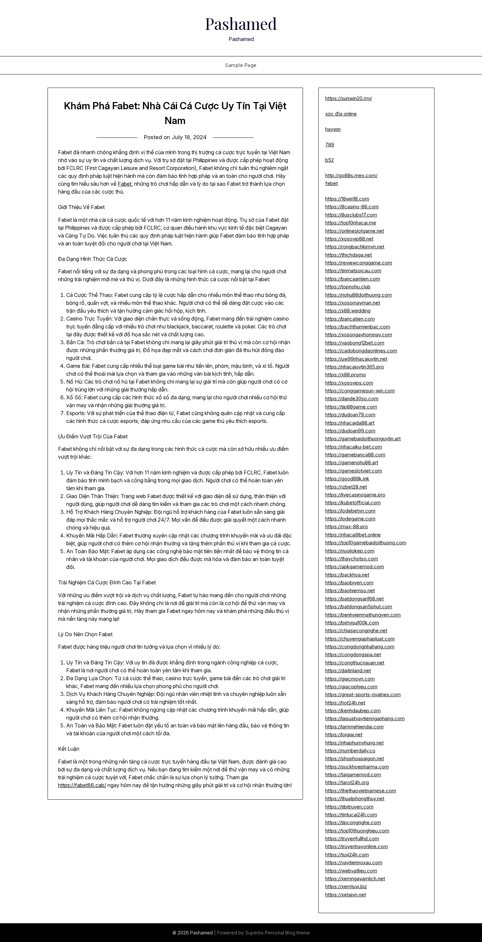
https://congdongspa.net (353, 654)
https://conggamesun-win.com (360, 390)
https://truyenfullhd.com (352, 838)
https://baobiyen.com (349, 582)
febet (331, 183)
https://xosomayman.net (352, 303)
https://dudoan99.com (350, 431)
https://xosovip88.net (349, 239)
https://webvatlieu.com (351, 871)
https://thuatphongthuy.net (354, 798)
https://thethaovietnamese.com (360, 790)
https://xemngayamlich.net (355, 878)
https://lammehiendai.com (354, 726)
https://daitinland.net (348, 670)
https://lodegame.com (350, 518)
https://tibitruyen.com (349, 807)
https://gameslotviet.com (353, 471)
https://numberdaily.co (350, 750)
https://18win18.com (347, 199)
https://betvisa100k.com (352, 622)
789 (329, 144)
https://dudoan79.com (350, 414)
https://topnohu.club (348, 286)
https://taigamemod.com (353, 774)
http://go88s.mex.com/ (351, 175)
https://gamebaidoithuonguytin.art (363, 438)
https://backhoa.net (347, 575)
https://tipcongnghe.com (353, 822)
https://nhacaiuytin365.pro (354, 367)
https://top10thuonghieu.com (357, 830)
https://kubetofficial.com (353, 502)
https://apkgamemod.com (354, 566)
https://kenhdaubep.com (353, 710)
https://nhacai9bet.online (353, 535)
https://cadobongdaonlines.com (361, 350)
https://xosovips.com (349, 383)
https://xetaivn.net (345, 894)
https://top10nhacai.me (350, 223)
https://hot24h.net (345, 703)
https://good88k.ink (347, 478)
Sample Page (241, 65)
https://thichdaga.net (348, 255)
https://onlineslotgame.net (354, 231)
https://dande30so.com (351, 398)
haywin (333, 129)
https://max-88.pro (346, 526)
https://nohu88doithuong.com (358, 295)
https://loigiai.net (343, 734)
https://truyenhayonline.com (356, 846)
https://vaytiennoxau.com (353, 862)
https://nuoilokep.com (349, 551)
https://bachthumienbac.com (357, 327)
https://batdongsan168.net (354, 599)
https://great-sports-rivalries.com (363, 694)
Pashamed (241, 23)
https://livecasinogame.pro (355, 495)
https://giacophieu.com (351, 686)
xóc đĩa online (341, 114)
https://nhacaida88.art (349, 423)
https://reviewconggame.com (358, 263)
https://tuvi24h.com (347, 854)
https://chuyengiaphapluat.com (360, 639)
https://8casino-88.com (352, 206)
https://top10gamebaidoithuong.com (365, 542)
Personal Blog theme (287, 932)
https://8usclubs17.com (351, 215)
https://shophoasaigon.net (354, 758)
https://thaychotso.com (351, 558)
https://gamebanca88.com (355, 454)
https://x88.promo (345, 374)
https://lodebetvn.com (350, 511)
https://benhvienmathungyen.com (363, 615)
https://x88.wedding (348, 310)
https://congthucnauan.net (354, 662)
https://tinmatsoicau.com (353, 270)
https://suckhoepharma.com (357, 767)
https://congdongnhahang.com (359, 646)
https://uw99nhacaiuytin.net (356, 359)
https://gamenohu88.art (351, 462)
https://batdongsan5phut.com (358, 606)
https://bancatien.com (350, 319)
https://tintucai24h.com (351, 814)
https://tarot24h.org (347, 782)
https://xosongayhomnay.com (358, 334)
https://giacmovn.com (350, 679)
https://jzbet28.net (346, 487)
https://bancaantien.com (352, 279)
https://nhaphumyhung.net (354, 743)
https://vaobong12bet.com (354, 343)
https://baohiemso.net (350, 590)
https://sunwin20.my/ (348, 98)
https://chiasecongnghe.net (356, 630)
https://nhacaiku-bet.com (353, 447)
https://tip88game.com (351, 407)
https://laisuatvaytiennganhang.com (365, 718)
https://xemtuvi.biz (346, 886)
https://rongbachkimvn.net (354, 246)
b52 (329, 160)
